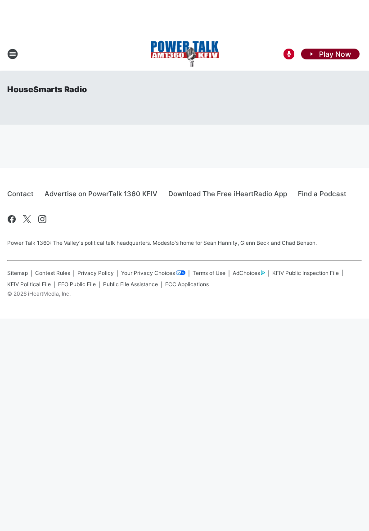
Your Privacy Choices (148, 273)
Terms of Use (209, 273)
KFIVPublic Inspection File (305, 273)
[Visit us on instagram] (42, 219)
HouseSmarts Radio (47, 89)
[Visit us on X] (27, 219)
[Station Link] (184, 54)
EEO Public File (77, 284)
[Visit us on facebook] (11, 219)
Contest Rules (52, 273)
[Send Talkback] (289, 54)
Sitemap (17, 273)
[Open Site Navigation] (12, 54)
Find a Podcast (322, 193)
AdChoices (246, 273)
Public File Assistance (130, 284)
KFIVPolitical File (29, 284)
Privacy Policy (95, 273)
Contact (20, 193)
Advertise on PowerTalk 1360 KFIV (101, 193)
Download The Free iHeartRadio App (227, 193)
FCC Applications (187, 284)
